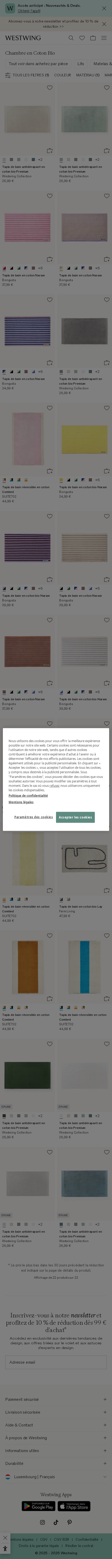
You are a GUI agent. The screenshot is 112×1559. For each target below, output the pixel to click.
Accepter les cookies (75, 817)
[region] (56, 779)
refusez (54, 785)
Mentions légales (21, 802)
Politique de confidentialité (28, 795)
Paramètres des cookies (33, 817)
